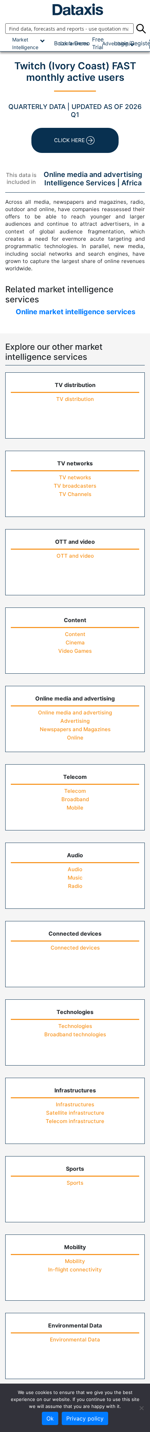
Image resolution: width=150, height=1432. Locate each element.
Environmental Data (75, 1339)
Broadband (75, 799)
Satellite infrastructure (75, 1112)
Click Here (69, 140)
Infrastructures (75, 1104)
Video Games (75, 651)
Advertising (75, 721)
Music (75, 877)
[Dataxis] (75, 9)
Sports (75, 1182)
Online (75, 737)
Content (75, 634)
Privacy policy (85, 1418)
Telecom (75, 791)
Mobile (75, 807)
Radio (75, 886)
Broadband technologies (75, 1034)
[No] (141, 1407)
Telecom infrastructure (75, 1121)
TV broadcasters (75, 485)
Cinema (75, 642)
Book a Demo (72, 43)
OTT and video (75, 555)
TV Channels (75, 494)
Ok (50, 1418)
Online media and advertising (75, 712)
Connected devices (75, 947)
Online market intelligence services (75, 312)
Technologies (75, 1026)
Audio (75, 869)
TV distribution (75, 399)
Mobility (75, 1261)
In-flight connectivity (75, 1269)
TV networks (75, 477)
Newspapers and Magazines (75, 729)
